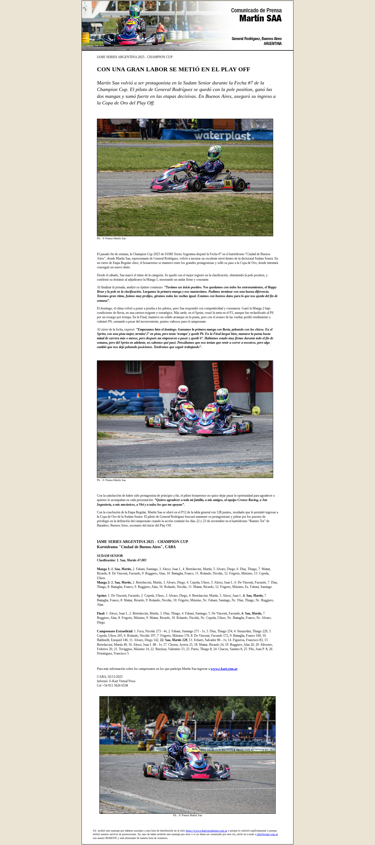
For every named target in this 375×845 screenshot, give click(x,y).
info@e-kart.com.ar (267, 834)
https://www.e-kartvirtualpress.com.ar (206, 830)
